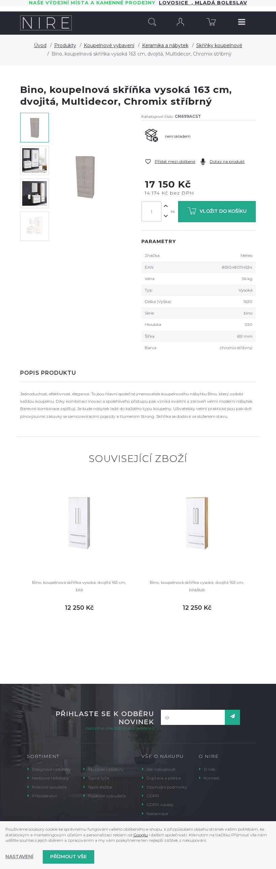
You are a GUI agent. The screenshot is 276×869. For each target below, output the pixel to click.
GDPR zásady (160, 804)
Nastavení (19, 857)
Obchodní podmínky (166, 787)
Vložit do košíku (223, 211)
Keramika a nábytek (165, 45)
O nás (209, 769)
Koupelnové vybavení (109, 45)
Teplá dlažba (100, 787)
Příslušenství (44, 795)
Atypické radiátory (106, 769)
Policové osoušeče (49, 787)
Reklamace (157, 813)
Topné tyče (98, 777)
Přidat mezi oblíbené (175, 161)
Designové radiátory (51, 769)
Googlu (140, 834)
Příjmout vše (68, 857)
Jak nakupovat (161, 769)
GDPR (152, 795)
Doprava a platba (163, 777)
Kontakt (211, 777)
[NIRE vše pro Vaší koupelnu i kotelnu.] (46, 22)
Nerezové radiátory (50, 777)
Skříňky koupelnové (219, 45)
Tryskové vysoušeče (107, 795)
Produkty (65, 45)
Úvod (40, 45)
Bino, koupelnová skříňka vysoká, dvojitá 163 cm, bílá (79, 586)
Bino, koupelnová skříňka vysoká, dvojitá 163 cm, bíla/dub (197, 586)
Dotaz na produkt (227, 161)
